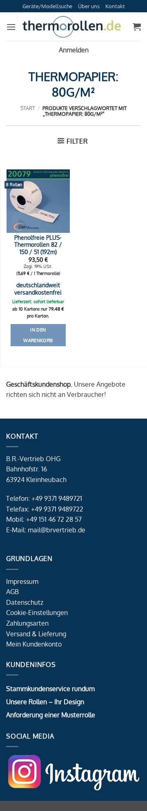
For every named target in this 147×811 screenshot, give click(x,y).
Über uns (89, 6)
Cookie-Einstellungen (37, 612)
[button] (11, 27)
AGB (12, 592)
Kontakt (115, 6)
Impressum (22, 581)
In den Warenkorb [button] (38, 335)
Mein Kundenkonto (34, 644)
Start (27, 108)
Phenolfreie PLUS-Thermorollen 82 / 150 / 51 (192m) (38, 244)
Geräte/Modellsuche (47, 6)
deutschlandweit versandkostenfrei (38, 289)
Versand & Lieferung (36, 634)
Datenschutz (24, 602)
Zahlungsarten (27, 623)
